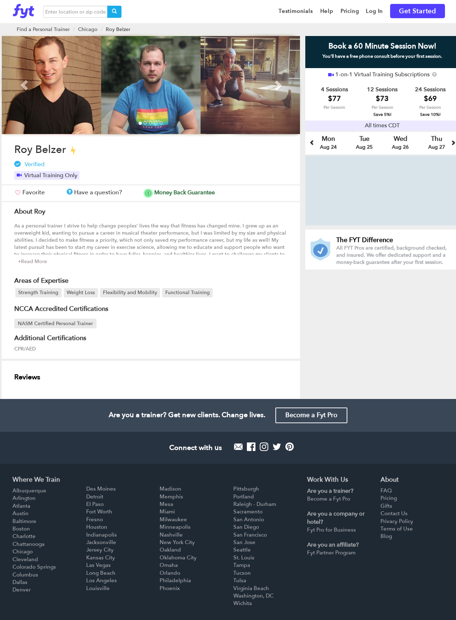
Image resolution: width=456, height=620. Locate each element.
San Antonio (248, 519)
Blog (386, 536)
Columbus (25, 574)
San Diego (246, 527)
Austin (20, 513)
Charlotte (24, 536)
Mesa (166, 504)
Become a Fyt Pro (311, 415)
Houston (96, 527)
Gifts (386, 505)
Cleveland (25, 559)
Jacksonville (101, 542)
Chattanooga (28, 544)
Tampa (241, 565)
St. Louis (243, 557)
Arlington (24, 498)
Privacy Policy (396, 521)
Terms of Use (396, 528)
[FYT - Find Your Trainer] (23, 9)
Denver (21, 589)
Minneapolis (175, 527)
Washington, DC (253, 595)
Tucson (242, 573)
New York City (177, 542)
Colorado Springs (34, 566)
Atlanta (21, 505)
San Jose (244, 542)
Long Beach (100, 573)
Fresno (94, 519)
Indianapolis (101, 534)
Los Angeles (101, 580)
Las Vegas (98, 565)
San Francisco (250, 534)
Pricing (388, 498)
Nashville (171, 534)
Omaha (169, 565)
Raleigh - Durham (254, 504)
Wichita (242, 603)
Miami (167, 511)
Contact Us (394, 513)
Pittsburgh (246, 488)
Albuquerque (29, 490)
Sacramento (248, 511)
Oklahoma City (178, 557)
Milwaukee (173, 519)
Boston (21, 528)
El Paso (95, 504)
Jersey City (100, 549)
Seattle (242, 549)
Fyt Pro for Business (331, 529)
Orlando (170, 573)
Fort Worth (99, 511)
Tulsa (239, 580)
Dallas (19, 582)
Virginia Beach (251, 588)
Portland (243, 496)
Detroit (94, 496)
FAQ (386, 490)
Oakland (170, 549)
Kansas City (100, 557)
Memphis (171, 496)
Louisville (98, 588)
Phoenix (170, 588)
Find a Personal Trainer (43, 29)
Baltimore (24, 521)
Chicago (88, 29)
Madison (170, 488)
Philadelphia (175, 580)
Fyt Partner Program (331, 552)
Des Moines (101, 488)
